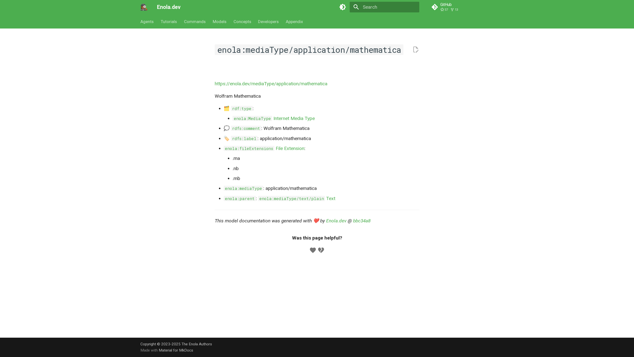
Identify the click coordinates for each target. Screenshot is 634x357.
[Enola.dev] (144, 7)
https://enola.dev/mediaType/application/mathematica (271, 84)
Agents (147, 21)
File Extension (264, 148)
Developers (268, 21)
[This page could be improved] (321, 250)
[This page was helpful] (313, 250)
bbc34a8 (361, 221)
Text (297, 198)
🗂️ (237, 108)
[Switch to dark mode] (342, 7)
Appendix (294, 21)
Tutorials (169, 21)
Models (219, 21)
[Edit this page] (415, 50)
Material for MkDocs (176, 350)
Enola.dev (336, 221)
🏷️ (240, 138)
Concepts (242, 21)
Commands (195, 21)
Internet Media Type (274, 118)
